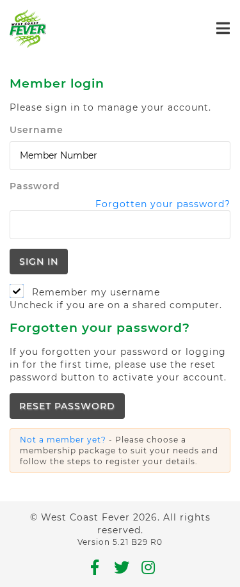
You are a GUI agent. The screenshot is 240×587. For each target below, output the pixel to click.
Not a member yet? (63, 439)
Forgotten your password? (162, 204)
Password (35, 186)
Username (36, 130)
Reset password (67, 406)
